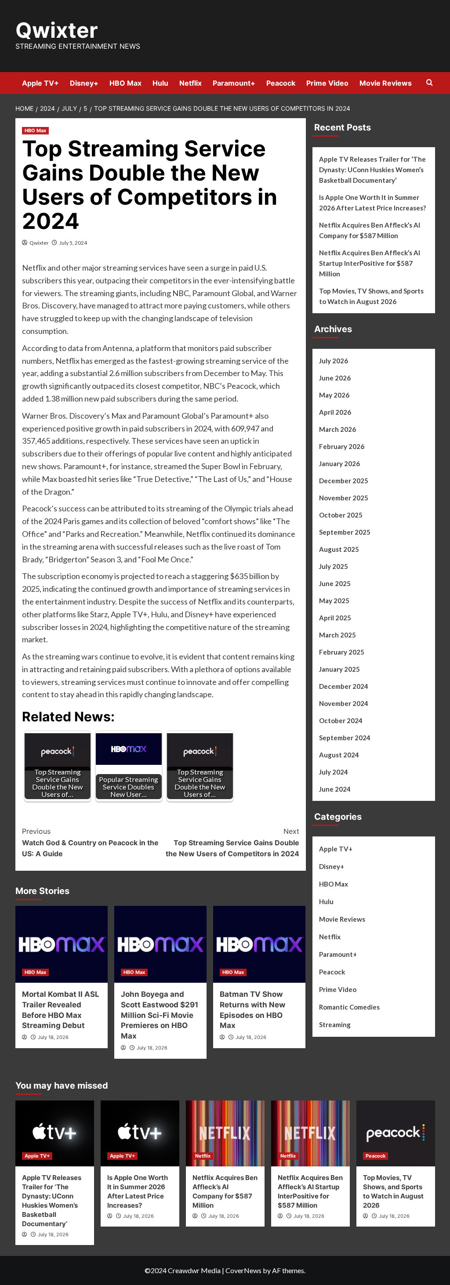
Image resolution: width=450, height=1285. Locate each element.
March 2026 (337, 429)
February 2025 (341, 652)
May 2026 (334, 395)
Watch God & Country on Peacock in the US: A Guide (90, 842)
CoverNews (243, 1270)
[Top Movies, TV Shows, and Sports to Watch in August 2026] (395, 1133)
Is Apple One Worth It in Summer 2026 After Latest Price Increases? (372, 202)
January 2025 (339, 669)
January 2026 (339, 463)
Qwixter (56, 30)
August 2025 (339, 549)
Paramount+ (234, 83)
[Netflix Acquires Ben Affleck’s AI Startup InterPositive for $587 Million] (310, 1133)
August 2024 (339, 755)
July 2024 (333, 772)
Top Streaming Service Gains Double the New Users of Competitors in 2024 (232, 842)
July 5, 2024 (73, 242)
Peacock (280, 83)
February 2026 (341, 446)
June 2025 (335, 583)
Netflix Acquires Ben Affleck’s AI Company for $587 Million (369, 230)
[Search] (429, 82)
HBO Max (125, 83)
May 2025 (334, 600)
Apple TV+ (40, 83)
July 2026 (333, 361)
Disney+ (84, 83)
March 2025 (337, 635)
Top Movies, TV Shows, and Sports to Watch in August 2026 (371, 296)
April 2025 (335, 618)
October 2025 (341, 515)
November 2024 (343, 703)
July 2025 (333, 566)
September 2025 (344, 532)
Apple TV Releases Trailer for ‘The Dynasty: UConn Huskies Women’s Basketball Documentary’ (372, 169)
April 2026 (335, 412)
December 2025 (343, 481)
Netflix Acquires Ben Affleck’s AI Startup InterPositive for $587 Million (369, 263)
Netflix (190, 83)
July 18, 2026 (53, 1037)
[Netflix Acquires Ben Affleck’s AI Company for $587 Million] (225, 1133)
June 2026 (335, 378)
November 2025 (343, 498)
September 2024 (344, 738)
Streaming (335, 1024)
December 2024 (343, 686)
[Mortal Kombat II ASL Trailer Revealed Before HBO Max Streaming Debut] (61, 944)
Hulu (160, 83)
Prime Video (327, 83)
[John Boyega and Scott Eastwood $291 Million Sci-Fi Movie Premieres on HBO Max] (160, 944)
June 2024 (335, 789)
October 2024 (341, 720)
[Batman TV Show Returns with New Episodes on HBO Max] (259, 944)
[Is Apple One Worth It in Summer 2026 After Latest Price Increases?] (140, 1133)
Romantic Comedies (349, 1007)
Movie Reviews (385, 83)
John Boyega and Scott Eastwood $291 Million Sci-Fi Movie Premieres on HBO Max (159, 1015)
